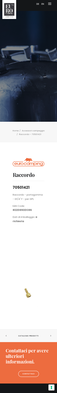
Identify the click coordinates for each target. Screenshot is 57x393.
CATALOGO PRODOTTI (28, 336)
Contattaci (28, 374)
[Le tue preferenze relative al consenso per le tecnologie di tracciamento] (51, 387)
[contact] (28, 356)
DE (37, 4)
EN (42, 4)
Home (16, 130)
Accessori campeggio (33, 130)
